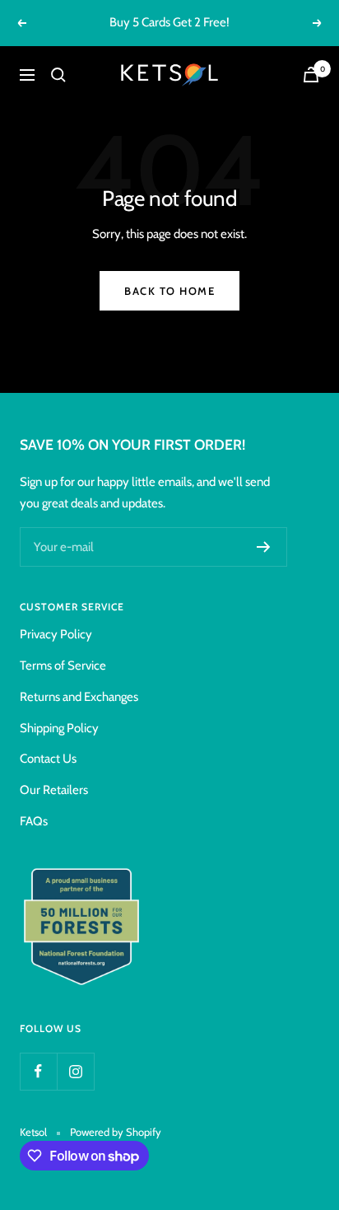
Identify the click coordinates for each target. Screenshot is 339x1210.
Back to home (169, 290)
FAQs (34, 821)
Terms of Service (63, 665)
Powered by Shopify (115, 1131)
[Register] (264, 547)
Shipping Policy (59, 728)
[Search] (58, 75)
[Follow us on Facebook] (38, 1071)
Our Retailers (54, 790)
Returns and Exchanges (79, 696)
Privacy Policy (56, 634)
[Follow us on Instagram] (75, 1071)
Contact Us (48, 758)
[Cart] (311, 74)
